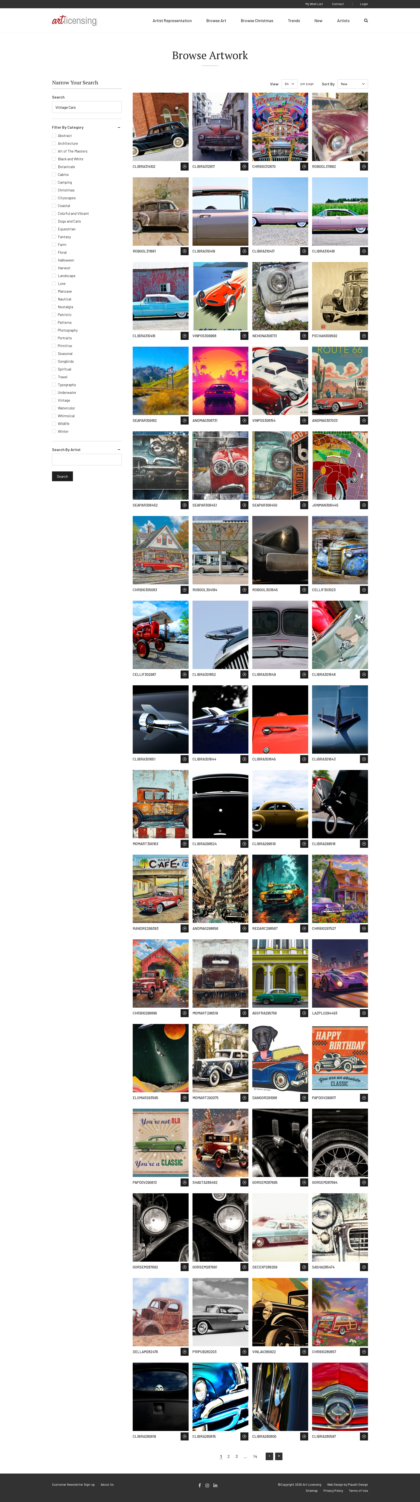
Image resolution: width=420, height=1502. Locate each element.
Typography (67, 384)
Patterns (65, 322)
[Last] (279, 1456)
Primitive (65, 346)
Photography (68, 330)
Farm (62, 244)
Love (62, 283)
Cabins (63, 174)
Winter (63, 431)
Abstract (65, 135)
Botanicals (66, 166)
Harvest (64, 268)
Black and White (70, 159)
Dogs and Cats (69, 221)
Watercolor (66, 408)
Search (58, 97)
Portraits (65, 338)
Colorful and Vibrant (73, 213)
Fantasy (64, 237)
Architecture (68, 143)
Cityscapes (67, 198)
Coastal (64, 205)
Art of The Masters (73, 151)
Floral (62, 252)
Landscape (67, 275)
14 (255, 1456)
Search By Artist (66, 449)
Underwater (67, 392)
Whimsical (66, 416)
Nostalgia (65, 307)
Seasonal (65, 353)
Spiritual (64, 369)
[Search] (366, 20)
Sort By (328, 83)
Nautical (64, 299)
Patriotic (65, 314)
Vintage (64, 400)
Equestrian (67, 229)
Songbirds (66, 361)
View (274, 83)
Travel (62, 377)
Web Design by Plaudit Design (347, 1484)
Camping (65, 182)
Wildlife (64, 423)
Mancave (65, 291)
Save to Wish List (185, 167)
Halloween (66, 260)
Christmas (66, 190)
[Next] (269, 1456)
